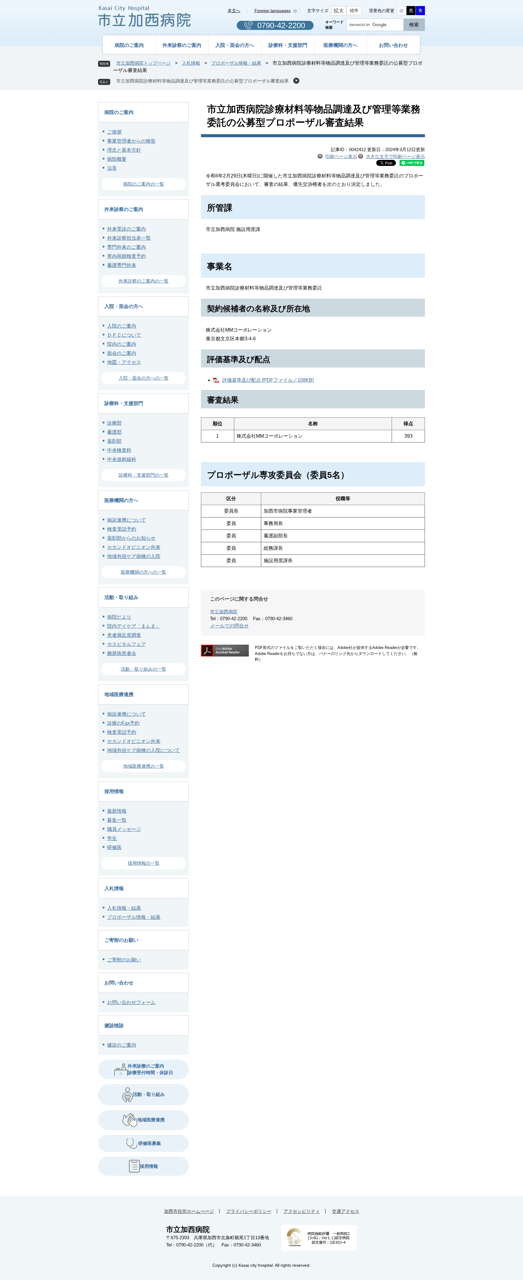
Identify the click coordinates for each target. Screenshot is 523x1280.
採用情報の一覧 (144, 863)
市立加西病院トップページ (143, 63)
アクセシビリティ (302, 1211)
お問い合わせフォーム (131, 1002)
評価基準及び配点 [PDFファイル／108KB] (268, 380)
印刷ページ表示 (341, 156)
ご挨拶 (114, 131)
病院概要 (117, 159)
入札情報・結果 (124, 908)
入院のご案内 (121, 326)
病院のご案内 (129, 45)
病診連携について (126, 520)
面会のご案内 (121, 353)
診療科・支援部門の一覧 (144, 475)
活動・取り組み (121, 597)
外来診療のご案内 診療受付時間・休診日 (150, 1069)
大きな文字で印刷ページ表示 (395, 156)
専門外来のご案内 (126, 247)
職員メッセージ (124, 829)
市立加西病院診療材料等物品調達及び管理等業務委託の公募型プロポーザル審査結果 (202, 80)
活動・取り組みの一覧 (143, 669)
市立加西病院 (223, 611)
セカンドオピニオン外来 (133, 547)
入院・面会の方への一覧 (144, 378)
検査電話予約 (121, 529)
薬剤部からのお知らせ (131, 538)
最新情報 (117, 811)
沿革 (112, 168)
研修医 (114, 847)
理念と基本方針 (124, 150)
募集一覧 (117, 820)
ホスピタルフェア (126, 644)
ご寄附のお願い (121, 940)
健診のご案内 (121, 1045)
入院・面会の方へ (234, 45)
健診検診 (114, 1025)
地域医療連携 (118, 694)
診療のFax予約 (123, 723)
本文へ (234, 10)
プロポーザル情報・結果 (236, 63)
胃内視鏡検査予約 (126, 256)
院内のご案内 (121, 344)
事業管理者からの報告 (131, 141)
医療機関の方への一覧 (143, 572)
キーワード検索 (334, 25)
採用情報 (114, 791)
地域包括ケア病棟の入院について (143, 750)
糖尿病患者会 (121, 653)
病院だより (119, 617)
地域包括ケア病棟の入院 (133, 556)
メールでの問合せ (229, 625)
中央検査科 (119, 450)
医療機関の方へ (340, 45)
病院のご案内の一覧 (143, 183)
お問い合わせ (393, 45)
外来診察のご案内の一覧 (144, 281)
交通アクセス (345, 1211)
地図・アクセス (124, 362)
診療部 (114, 423)
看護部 (114, 432)
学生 (112, 838)
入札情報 (191, 63)
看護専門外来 (121, 265)
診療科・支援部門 (287, 45)
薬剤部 (114, 441)
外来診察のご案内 (182, 45)
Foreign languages (273, 10)
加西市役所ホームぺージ (189, 1211)
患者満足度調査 (124, 635)
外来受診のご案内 (126, 229)
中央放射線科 (121, 459)
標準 (354, 10)
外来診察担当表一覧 (129, 238)
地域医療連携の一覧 (143, 766)
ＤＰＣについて (124, 335)
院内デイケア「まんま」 (133, 626)
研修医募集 (149, 1143)
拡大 (339, 11)
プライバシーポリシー (248, 1211)
